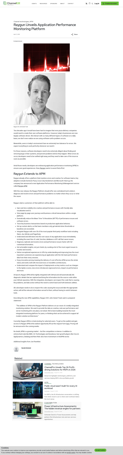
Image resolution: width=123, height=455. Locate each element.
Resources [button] (43, 3)
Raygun (42, 168)
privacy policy (71, 452)
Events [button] (34, 3)
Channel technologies (21, 21)
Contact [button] (71, 3)
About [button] (62, 3)
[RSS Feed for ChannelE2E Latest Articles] (86, 3)
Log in (97, 3)
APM (31, 21)
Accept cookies (100, 450)
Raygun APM (22, 186)
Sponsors (53, 3)
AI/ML (46, 382)
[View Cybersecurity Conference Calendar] (89, 3)
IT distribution (50, 403)
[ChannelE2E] (12, 3)
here (68, 324)
